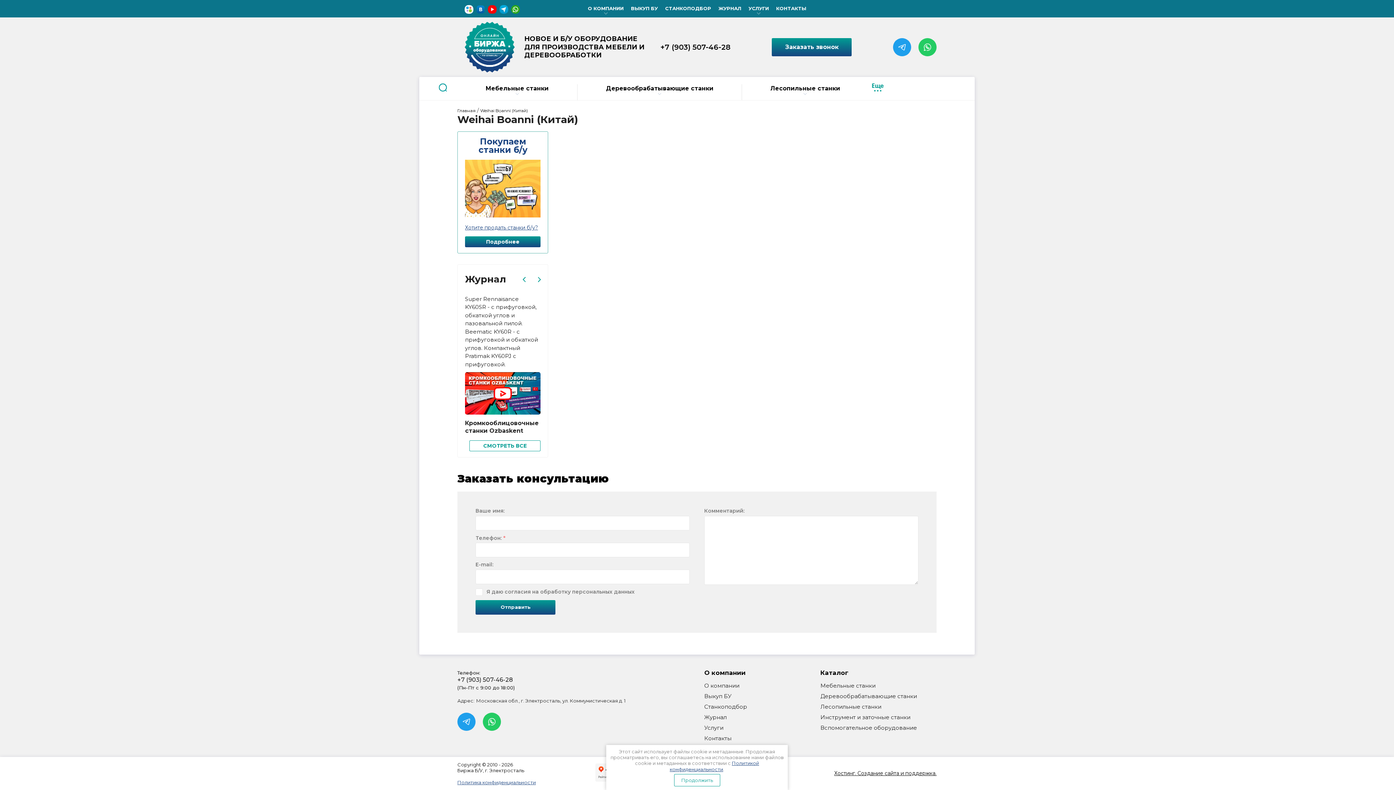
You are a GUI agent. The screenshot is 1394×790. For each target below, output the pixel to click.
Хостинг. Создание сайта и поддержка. (885, 773)
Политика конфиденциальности (496, 782)
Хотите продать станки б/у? (501, 227)
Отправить (516, 607)
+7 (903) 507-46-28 (695, 47)
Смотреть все (505, 446)
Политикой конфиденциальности (714, 766)
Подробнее (502, 242)
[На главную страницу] (489, 47)
